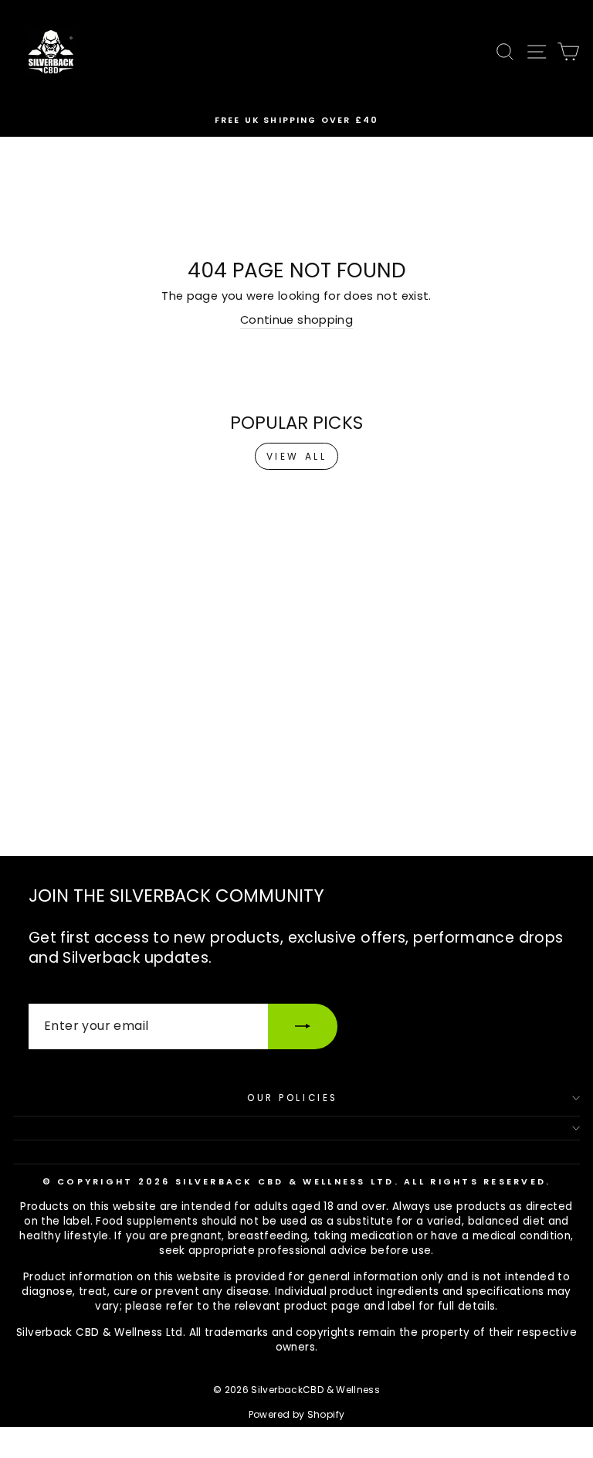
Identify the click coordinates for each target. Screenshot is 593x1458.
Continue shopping (296, 320)
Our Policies (292, 1098)
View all (296, 456)
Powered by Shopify (297, 1414)
